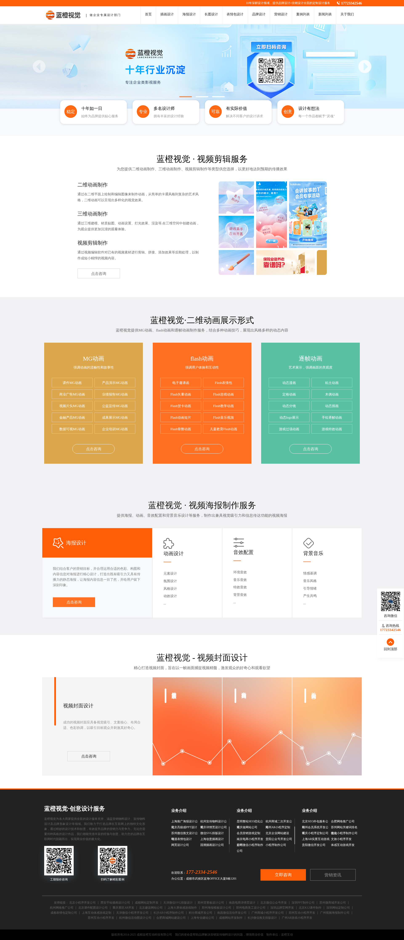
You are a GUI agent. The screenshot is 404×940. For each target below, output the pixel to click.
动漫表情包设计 (181, 839)
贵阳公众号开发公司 (279, 839)
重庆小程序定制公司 (315, 833)
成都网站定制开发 (146, 902)
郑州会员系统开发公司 (315, 828)
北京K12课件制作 (310, 907)
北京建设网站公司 (151, 907)
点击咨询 (98, 274)
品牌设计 (284, 3)
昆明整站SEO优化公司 (250, 822)
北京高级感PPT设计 (184, 827)
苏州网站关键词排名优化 (344, 828)
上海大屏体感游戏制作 (182, 907)
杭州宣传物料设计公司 (213, 822)
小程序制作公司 (276, 845)
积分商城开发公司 (200, 912)
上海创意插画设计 (212, 839)
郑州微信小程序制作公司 (250, 845)
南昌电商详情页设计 (242, 902)
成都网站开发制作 (231, 917)
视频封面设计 (222, 657)
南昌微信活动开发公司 (232, 912)
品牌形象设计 (62, 823)
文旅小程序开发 (341, 839)
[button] (364, 66)
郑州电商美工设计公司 (251, 907)
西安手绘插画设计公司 (115, 902)
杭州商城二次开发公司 (279, 822)
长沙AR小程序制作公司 (168, 912)
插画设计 (167, 14)
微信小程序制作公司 (344, 833)
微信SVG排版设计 (212, 833)
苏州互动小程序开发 (101, 917)
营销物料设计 (121, 818)
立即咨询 (283, 874)
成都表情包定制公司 (63, 912)
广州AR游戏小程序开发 (297, 917)
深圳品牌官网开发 (282, 907)
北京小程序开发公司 (82, 902)
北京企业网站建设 (277, 833)
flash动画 (202, 358)
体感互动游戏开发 (343, 845)
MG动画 (93, 358)
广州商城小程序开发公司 (267, 912)
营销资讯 (332, 875)
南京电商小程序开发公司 (250, 839)
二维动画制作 (92, 185)
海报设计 (189, 14)
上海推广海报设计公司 (184, 822)
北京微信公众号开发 (273, 902)
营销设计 (298, 3)
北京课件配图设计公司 (93, 907)
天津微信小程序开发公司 (132, 912)
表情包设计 (235, 14)
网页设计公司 (180, 845)
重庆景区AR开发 (123, 907)
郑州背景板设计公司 (211, 902)
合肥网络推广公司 (343, 821)
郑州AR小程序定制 (278, 827)
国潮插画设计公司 (212, 845)
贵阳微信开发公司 (314, 845)
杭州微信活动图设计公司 (135, 917)
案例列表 (303, 14)
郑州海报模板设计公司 (216, 907)
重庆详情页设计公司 (213, 827)
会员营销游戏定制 (248, 833)
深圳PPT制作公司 (303, 902)
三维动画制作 (92, 214)
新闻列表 (325, 14)
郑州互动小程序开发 (302, 912)
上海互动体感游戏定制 (96, 912)
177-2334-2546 (201, 872)
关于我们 (347, 14)
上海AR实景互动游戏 (316, 839)
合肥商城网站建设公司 (171, 917)
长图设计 (211, 14)
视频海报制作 (214, 505)
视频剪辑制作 (92, 243)
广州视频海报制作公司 (335, 912)
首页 (148, 14)
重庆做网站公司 (247, 827)
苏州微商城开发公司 (332, 902)
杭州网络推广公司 (61, 907)
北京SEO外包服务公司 (315, 822)
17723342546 (351, 3)
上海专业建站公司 (202, 917)
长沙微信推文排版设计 (262, 917)
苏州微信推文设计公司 (184, 834)
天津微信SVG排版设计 (178, 902)
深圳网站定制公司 (338, 907)
